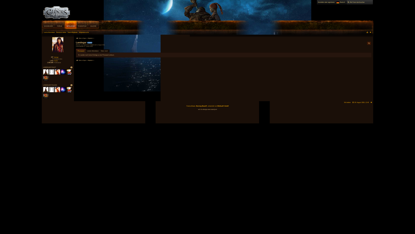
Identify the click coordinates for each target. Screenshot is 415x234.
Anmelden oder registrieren (326, 2)
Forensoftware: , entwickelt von (207, 106)
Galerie (93, 26)
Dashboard (48, 26)
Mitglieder (71, 26)
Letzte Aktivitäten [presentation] (93, 51)
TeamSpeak (82, 26)
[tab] (81, 51)
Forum (59, 26)
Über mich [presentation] (104, 51)
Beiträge (56, 57)
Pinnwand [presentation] (81, 51)
